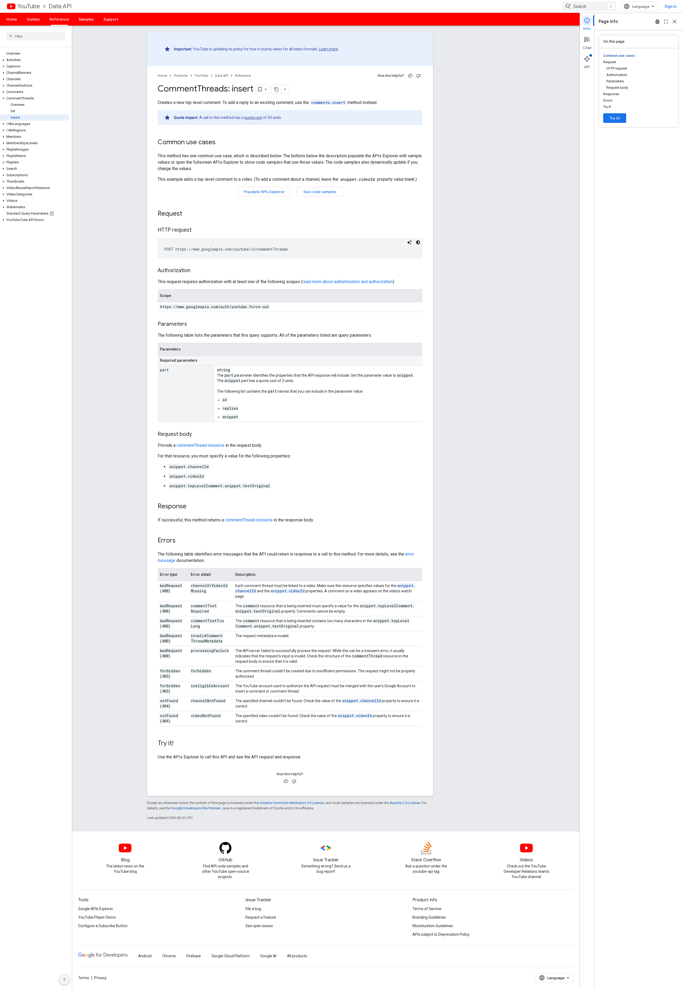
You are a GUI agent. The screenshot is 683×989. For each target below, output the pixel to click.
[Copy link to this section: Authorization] (195, 271)
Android (145, 956)
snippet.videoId (288, 590)
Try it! (615, 118)
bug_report (657, 21)
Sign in (671, 6)
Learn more (328, 49)
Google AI (268, 956)
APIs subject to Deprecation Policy (441, 934)
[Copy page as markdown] (276, 89)
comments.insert (328, 102)
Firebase (193, 956)
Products (181, 76)
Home (11, 19)
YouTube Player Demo (97, 917)
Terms (83, 978)
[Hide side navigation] (64, 979)
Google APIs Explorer (95, 909)
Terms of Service (426, 909)
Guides (33, 19)
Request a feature (260, 917)
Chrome (169, 956)
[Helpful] (410, 76)
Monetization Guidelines (432, 926)
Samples (86, 19)
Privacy (100, 978)
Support (111, 19)
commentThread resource (200, 445)
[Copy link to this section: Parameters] (192, 324)
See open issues (259, 926)
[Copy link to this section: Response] (191, 507)
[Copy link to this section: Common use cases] (221, 142)
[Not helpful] (418, 76)
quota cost (253, 117)
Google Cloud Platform (231, 956)
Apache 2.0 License (405, 803)
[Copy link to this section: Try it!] (178, 744)
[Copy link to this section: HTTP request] (197, 230)
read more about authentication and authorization (348, 281)
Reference (59, 19)
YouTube (28, 6)
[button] (35, 60)
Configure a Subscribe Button (103, 926)
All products (297, 956)
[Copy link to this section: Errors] (181, 541)
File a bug (253, 909)
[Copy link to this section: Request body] (197, 434)
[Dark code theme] (418, 242)
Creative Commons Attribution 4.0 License (292, 803)
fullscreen (666, 21)
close (674, 21)
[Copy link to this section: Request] (187, 214)
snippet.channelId (361, 700)
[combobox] (589, 6)
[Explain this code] (409, 242)
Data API (60, 6)
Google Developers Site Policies (195, 808)
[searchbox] (35, 36)
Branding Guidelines (429, 917)
